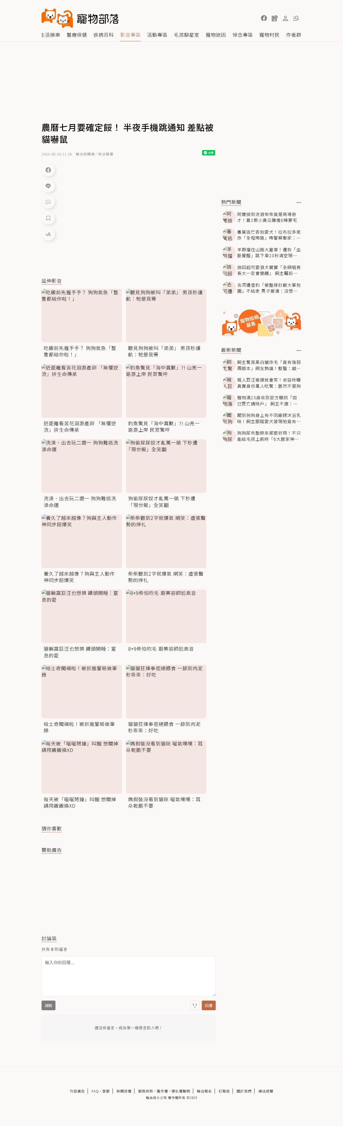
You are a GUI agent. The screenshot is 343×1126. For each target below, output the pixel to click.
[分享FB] (48, 169)
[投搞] (274, 18)
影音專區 (130, 34)
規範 (48, 1005)
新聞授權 (124, 1091)
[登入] (285, 18)
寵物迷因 (216, 34)
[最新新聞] (298, 350)
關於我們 (244, 1091)
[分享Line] (48, 185)
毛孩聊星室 (186, 34)
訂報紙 (224, 1091)
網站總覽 (265, 1091)
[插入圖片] (195, 1005)
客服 (106, 1091)
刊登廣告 (77, 1091)
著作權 (162, 1091)
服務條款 (145, 1091)
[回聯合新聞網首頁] (57, 18)
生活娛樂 (50, 34)
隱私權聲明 (181, 1091)
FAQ (95, 1091)
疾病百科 (104, 34)
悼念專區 (243, 34)
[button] (264, 18)
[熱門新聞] (298, 202)
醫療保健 (77, 34)
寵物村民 (269, 34)
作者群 (293, 34)
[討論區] (48, 201)
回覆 (208, 1005)
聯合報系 (204, 1091)
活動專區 (157, 34)
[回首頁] (80, 18)
